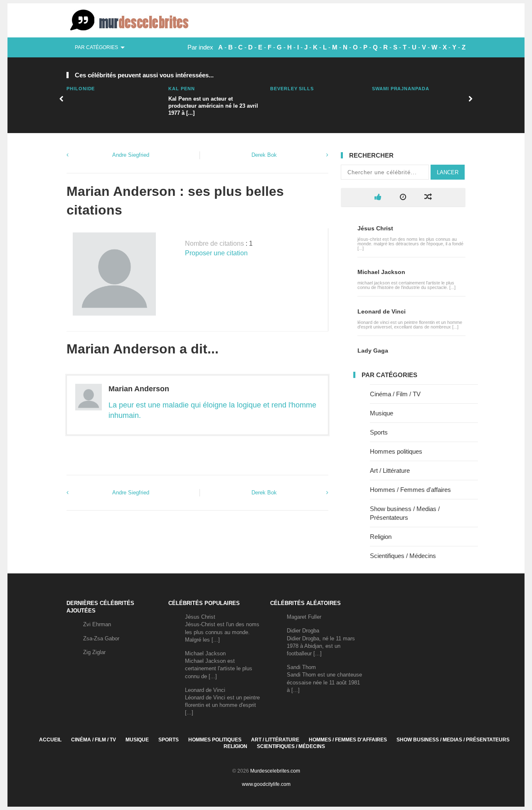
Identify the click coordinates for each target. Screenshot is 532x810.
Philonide (80, 88)
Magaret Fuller (304, 617)
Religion (381, 536)
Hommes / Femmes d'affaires (410, 489)
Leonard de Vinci (381, 311)
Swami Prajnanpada (400, 88)
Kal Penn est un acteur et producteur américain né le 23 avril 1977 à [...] (213, 106)
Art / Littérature (390, 470)
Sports (379, 432)
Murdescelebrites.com (275, 771)
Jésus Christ (375, 228)
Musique (381, 413)
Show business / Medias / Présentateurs (453, 740)
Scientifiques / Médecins (403, 555)
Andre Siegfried (130, 155)
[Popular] (378, 197)
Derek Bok (264, 155)
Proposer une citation (216, 253)
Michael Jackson (381, 272)
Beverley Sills (292, 88)
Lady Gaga (372, 350)
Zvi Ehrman (97, 624)
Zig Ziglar (94, 652)
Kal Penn (181, 88)
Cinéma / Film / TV (395, 394)
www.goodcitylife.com (266, 784)
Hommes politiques (396, 451)
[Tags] (428, 197)
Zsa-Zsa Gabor (101, 638)
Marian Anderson (138, 389)
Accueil (50, 740)
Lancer (447, 172)
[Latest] (403, 197)
